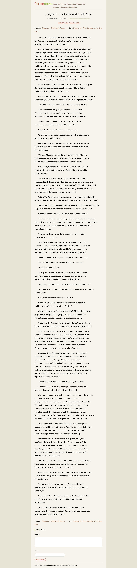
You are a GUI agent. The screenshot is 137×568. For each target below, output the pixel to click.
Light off (61, 22)
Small (66, 22)
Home (55, 4)
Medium (72, 22)
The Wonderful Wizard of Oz (76, 4)
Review (37, 535)
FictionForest (44, 3)
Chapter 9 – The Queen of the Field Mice (65, 7)
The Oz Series (62, 4)
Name (37, 551)
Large (77, 22)
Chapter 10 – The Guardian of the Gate (87, 28)
